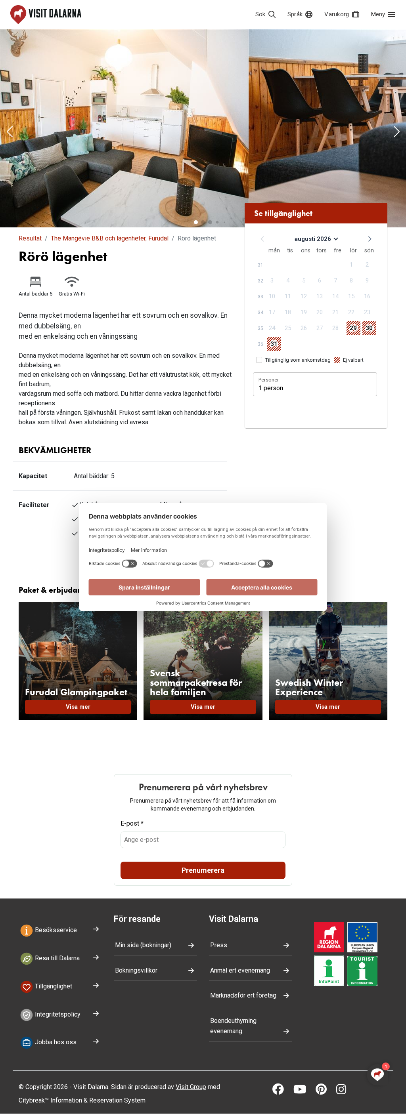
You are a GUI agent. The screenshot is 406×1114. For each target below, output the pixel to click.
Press (218, 945)
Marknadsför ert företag (243, 995)
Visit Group (191, 1087)
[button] (9, 132)
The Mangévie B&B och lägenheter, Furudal (110, 238)
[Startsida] (46, 14)
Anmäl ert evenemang (240, 970)
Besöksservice (55, 930)
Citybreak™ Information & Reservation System (82, 1100)
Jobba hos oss (55, 1042)
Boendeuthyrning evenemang (233, 1026)
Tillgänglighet (52, 986)
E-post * (132, 823)
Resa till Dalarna (56, 958)
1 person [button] (271, 388)
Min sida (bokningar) (143, 945)
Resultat (30, 238)
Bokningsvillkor (136, 970)
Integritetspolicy (56, 1014)
